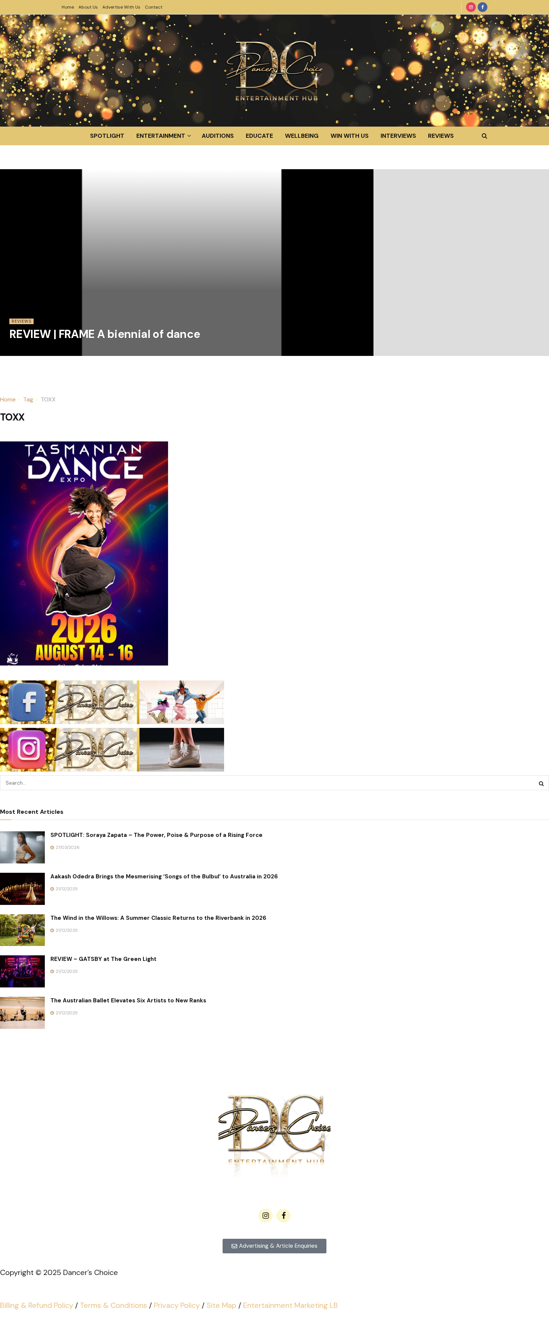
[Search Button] (484, 136)
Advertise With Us (121, 7)
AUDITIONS (218, 136)
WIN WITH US (350, 136)
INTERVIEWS (398, 136)
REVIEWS (441, 136)
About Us (88, 7)
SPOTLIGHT (107, 136)
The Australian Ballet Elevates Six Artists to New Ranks (128, 1000)
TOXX (48, 399)
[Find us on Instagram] (471, 7)
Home (68, 7)
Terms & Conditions (113, 1305)
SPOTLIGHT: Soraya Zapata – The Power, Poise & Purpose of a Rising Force (156, 835)
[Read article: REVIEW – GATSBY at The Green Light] (22, 971)
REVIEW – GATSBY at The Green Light (103, 959)
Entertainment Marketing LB (290, 1305)
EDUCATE (259, 136)
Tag (28, 399)
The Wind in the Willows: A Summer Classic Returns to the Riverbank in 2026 (158, 918)
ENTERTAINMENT (160, 136)
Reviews (21, 321)
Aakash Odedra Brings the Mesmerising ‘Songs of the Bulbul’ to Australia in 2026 (164, 876)
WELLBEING (302, 136)
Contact (153, 7)
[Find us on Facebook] (482, 7)
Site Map (221, 1305)
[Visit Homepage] (274, 70)
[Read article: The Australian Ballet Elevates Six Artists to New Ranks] (22, 1013)
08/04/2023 (25, 351)
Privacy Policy (177, 1305)
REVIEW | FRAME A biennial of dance (104, 334)
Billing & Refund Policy (36, 1305)
